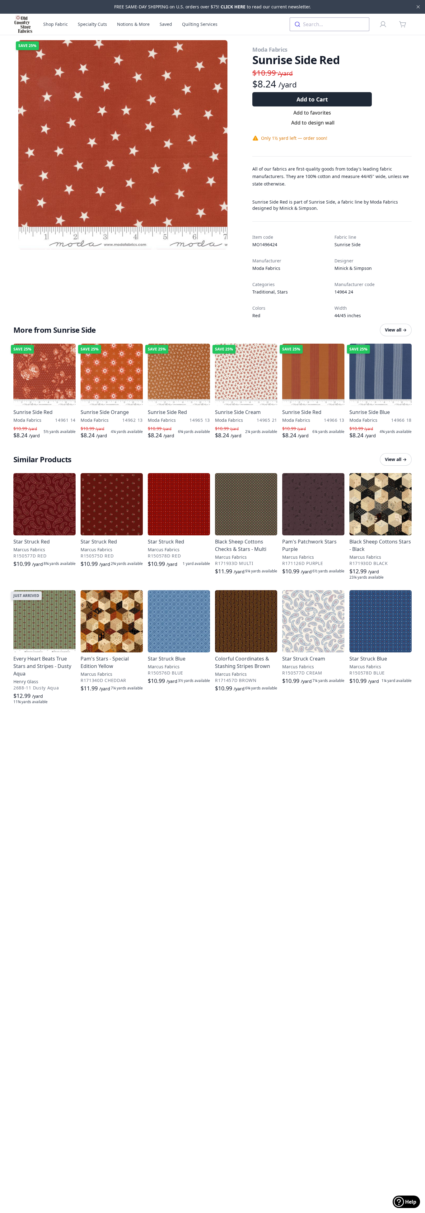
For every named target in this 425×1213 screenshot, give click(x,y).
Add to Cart (312, 99)
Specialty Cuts (92, 24)
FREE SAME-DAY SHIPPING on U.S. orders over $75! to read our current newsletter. (212, 7)
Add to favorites (312, 112)
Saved (166, 24)
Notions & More (133, 24)
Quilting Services (199, 24)
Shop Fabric (55, 24)
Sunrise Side (347, 244)
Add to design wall (312, 122)
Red (256, 315)
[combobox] (329, 24)
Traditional (263, 292)
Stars (282, 292)
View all (396, 330)
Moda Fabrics (269, 49)
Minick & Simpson (353, 268)
